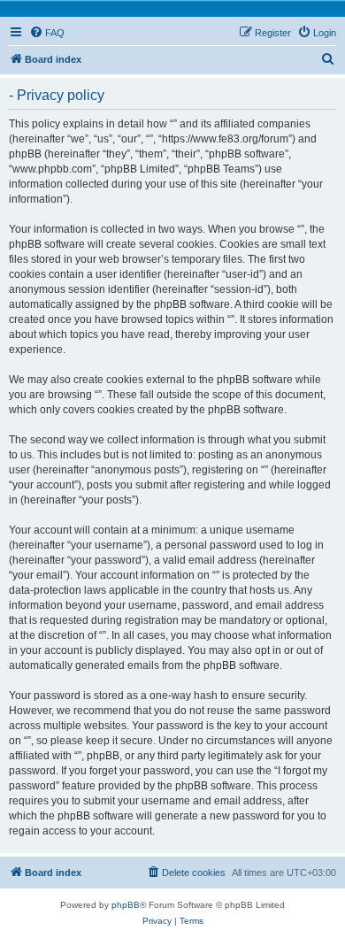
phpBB (125, 905)
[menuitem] (47, 32)
